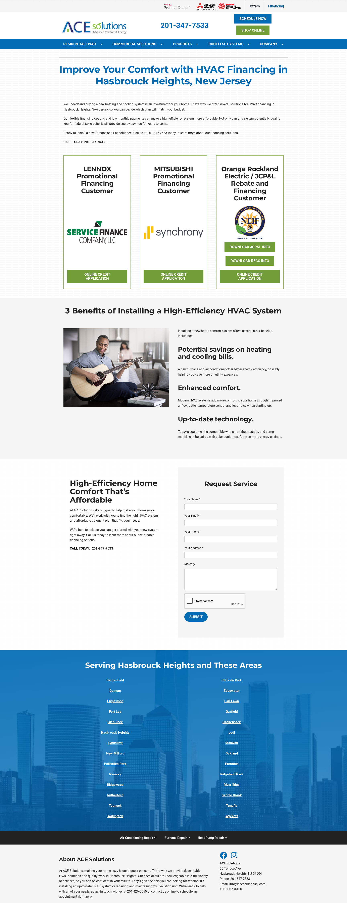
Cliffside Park (231, 680)
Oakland (232, 753)
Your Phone (192, 531)
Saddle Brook (232, 795)
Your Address (193, 548)
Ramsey (115, 774)
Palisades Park (115, 764)
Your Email (191, 515)
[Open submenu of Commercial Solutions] (163, 44)
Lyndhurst (115, 743)
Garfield (232, 712)
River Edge (232, 785)
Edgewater (232, 691)
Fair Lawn (231, 701)
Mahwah (231, 743)
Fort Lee (115, 712)
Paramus (232, 764)
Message (190, 564)
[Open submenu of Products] (199, 44)
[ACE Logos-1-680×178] (94, 18)
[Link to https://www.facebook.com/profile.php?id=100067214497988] (223, 855)
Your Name (192, 499)
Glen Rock (115, 722)
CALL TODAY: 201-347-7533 (91, 548)
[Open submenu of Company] (284, 44)
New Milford (115, 753)
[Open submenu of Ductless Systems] (250, 44)
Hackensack (231, 722)
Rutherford (115, 795)
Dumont (115, 691)
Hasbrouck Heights (115, 732)
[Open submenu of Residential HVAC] (103, 44)
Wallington (115, 816)
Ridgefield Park (231, 774)
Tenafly (231, 806)
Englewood (115, 701)
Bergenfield (115, 680)
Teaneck (115, 806)
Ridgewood (115, 785)
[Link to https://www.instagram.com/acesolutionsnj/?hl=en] (234, 855)
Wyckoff (232, 816)
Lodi (232, 732)
